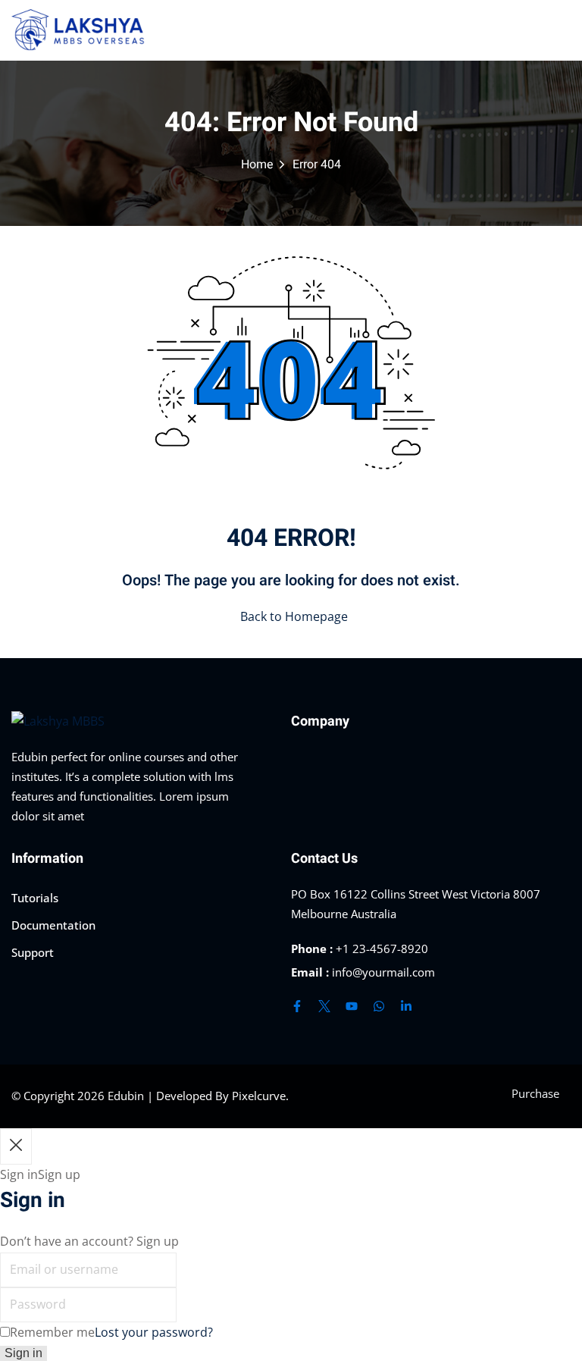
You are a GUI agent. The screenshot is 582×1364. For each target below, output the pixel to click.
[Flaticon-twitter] (324, 1006)
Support (32, 952)
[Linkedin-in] (406, 1006)
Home (257, 164)
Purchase (535, 1093)
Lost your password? (154, 1332)
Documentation (53, 925)
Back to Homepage (294, 616)
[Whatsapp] (379, 1006)
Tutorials (34, 897)
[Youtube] (352, 1006)
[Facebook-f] (297, 1006)
